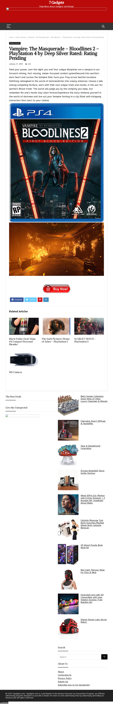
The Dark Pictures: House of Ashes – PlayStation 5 (56, 340)
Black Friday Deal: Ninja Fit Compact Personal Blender (22, 341)
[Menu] (9, 26)
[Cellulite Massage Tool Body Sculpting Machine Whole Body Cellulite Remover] (68, 529)
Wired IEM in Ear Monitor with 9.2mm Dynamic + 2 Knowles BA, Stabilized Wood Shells (93, 499)
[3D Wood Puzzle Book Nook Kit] (68, 554)
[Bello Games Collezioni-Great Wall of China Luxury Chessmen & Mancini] (68, 405)
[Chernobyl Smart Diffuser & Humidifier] (68, 430)
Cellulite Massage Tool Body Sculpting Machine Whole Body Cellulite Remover (92, 524)
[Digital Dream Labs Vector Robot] (68, 628)
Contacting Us (64, 675)
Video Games (21, 37)
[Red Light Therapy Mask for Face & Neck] (68, 579)
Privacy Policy (65, 678)
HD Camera (15, 372)
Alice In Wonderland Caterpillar (90, 447)
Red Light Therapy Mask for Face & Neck (93, 571)
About (61, 672)
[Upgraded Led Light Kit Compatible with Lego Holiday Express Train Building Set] (68, 604)
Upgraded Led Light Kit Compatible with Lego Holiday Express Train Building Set (92, 599)
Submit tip (63, 681)
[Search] (103, 26)
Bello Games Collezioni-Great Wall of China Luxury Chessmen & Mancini (94, 399)
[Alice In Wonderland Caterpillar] (68, 455)
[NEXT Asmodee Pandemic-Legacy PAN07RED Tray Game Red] (110, 697)
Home (11, 37)
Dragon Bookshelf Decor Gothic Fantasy (93, 472)
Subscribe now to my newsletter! (74, 685)
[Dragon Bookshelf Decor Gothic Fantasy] (68, 480)
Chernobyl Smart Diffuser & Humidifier (93, 422)
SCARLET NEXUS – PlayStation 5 (85, 340)
